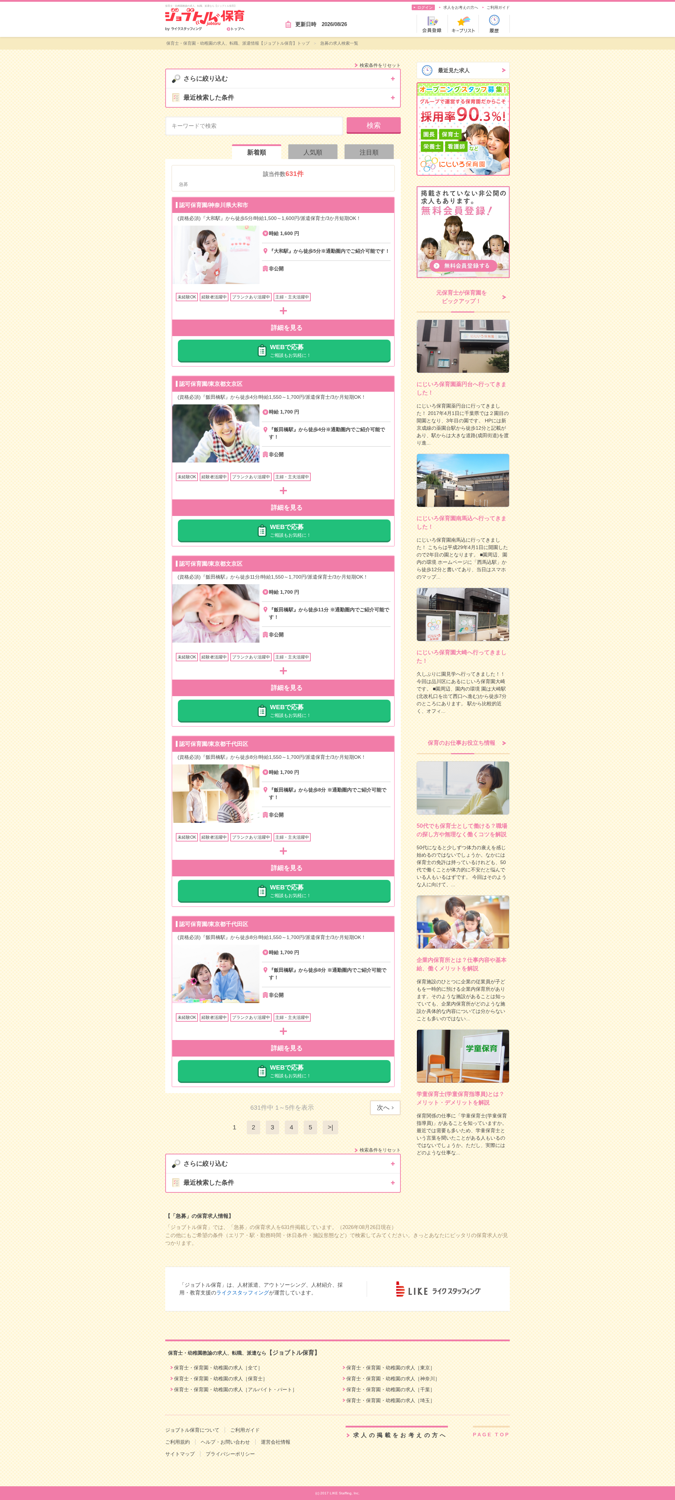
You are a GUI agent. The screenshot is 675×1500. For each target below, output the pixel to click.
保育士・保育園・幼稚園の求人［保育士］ (221, 1378)
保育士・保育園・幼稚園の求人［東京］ (390, 1367)
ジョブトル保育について (192, 1430)
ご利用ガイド (498, 7)
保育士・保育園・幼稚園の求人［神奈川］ (393, 1378)
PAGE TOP (491, 1434)
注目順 (369, 152)
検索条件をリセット (380, 65)
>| (330, 1127)
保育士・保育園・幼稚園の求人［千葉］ (390, 1389)
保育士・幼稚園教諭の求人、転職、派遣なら (244, 1353)
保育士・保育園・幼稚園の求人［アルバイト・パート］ (235, 1389)
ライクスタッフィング (242, 1293)
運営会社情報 (275, 1442)
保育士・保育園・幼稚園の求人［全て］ (218, 1367)
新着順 (256, 152)
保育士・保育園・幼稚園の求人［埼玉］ (390, 1400)
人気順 (312, 152)
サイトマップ (180, 1454)
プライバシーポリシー (230, 1454)
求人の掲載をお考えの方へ (400, 1435)
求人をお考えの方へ (460, 7)
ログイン (425, 7)
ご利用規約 (177, 1442)
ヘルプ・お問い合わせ (225, 1442)
